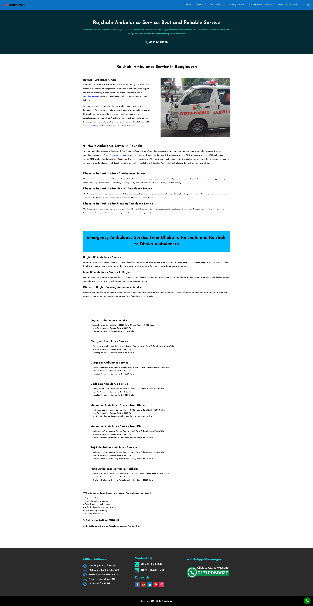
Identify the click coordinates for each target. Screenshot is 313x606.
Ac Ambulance (200, 5)
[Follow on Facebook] (137, 584)
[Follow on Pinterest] (155, 584)
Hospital (97, 126)
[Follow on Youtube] (143, 584)
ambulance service (91, 97)
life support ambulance (118, 155)
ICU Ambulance (255, 5)
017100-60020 (152, 570)
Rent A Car (269, 5)
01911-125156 (158, 42)
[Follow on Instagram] (161, 584)
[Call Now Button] (307, 600)
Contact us (294, 5)
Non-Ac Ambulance (217, 5)
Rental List (282, 5)
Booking (305, 5)
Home (188, 5)
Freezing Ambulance (237, 5)
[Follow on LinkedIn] (149, 584)
